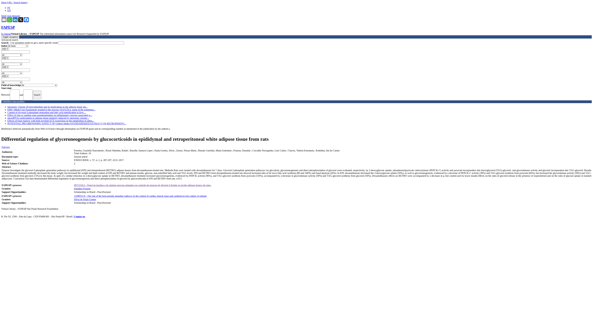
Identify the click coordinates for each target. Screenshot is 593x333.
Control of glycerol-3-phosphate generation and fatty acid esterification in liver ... (46, 112)
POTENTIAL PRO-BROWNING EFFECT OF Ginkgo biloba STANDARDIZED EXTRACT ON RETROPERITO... (66, 123)
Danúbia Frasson (82, 188)
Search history (21, 2)
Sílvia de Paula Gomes (85, 199)
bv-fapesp (6, 34)
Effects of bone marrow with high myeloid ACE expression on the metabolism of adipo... (50, 120)
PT (8, 7)
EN (9, 10)
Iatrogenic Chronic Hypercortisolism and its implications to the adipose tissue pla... (47, 107)
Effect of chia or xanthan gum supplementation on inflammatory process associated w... (49, 115)
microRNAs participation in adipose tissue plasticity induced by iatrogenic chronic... (48, 118)
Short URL (6, 2)
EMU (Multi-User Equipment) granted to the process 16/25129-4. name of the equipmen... (51, 109)
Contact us (79, 216)
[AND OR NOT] (5, 48)
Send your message (10, 15)
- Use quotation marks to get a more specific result (29, 42)
